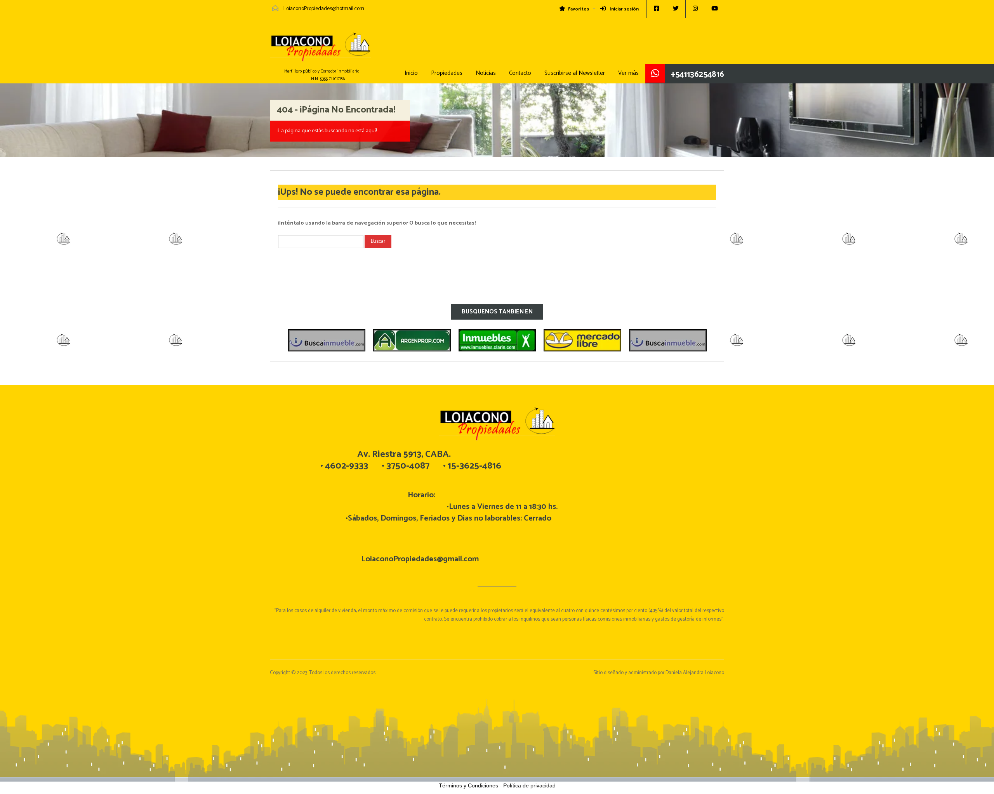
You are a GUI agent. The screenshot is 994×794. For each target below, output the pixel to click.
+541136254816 (697, 74)
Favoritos (578, 9)
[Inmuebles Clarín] (412, 340)
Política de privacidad (529, 785)
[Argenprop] (326, 340)
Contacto (520, 73)
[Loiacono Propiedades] (320, 50)
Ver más (628, 73)
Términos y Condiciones (468, 785)
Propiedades (446, 73)
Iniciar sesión (623, 9)
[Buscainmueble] (582, 340)
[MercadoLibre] (497, 340)
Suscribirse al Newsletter (574, 73)
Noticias (486, 73)
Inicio (411, 73)
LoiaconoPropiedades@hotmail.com (323, 8)
